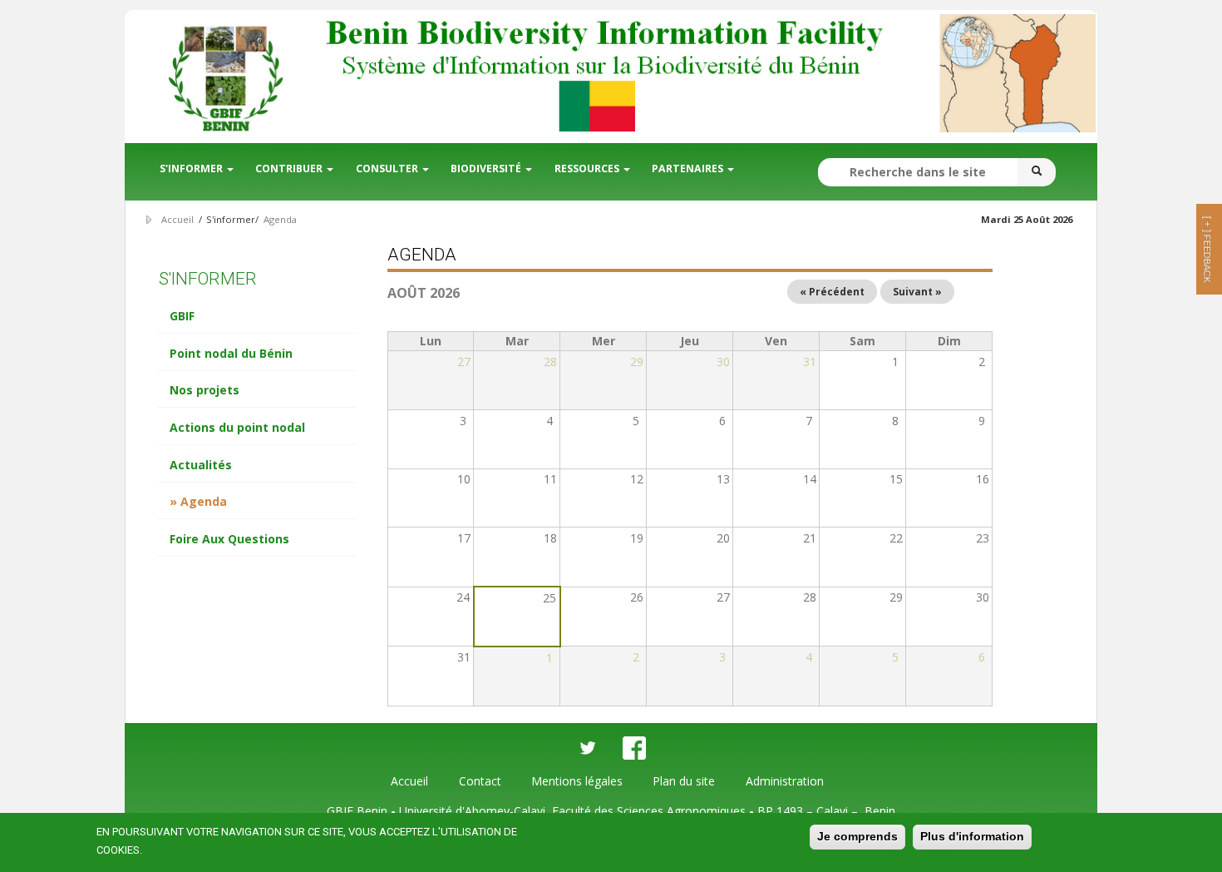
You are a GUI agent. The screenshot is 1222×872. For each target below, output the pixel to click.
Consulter (388, 168)
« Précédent (832, 292)
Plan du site (684, 781)
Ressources (588, 168)
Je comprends (857, 836)
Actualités (201, 465)
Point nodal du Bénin (231, 353)
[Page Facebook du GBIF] (634, 748)
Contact (480, 781)
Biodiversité (487, 168)
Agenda (280, 219)
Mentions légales (577, 781)
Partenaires (689, 168)
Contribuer (290, 168)
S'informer (192, 168)
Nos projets (204, 390)
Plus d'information (972, 836)
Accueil (177, 219)
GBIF (182, 316)
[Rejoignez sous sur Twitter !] (587, 748)
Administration (785, 781)
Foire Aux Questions (229, 539)
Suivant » (917, 292)
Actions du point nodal (237, 427)
